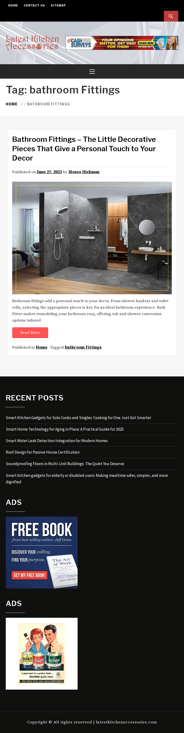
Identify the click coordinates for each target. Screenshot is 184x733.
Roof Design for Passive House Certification (43, 452)
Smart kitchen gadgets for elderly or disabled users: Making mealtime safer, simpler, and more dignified (87, 479)
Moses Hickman (83, 172)
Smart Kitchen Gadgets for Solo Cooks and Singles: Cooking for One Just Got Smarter (78, 417)
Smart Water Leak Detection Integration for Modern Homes (57, 440)
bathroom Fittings (83, 347)
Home (13, 5)
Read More (30, 332)
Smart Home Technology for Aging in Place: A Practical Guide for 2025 (65, 429)
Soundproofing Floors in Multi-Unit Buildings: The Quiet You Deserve (65, 463)
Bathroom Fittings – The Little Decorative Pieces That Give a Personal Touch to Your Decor (84, 148)
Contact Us (34, 5)
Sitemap (58, 5)
